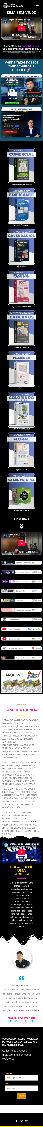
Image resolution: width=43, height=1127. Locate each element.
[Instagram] (21, 1121)
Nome (7, 1084)
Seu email (8, 1073)
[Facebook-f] (17, 1121)
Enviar (21, 1095)
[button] (37, 5)
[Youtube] (26, 1121)
